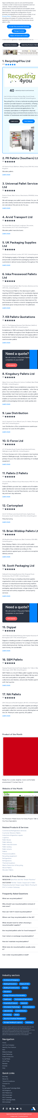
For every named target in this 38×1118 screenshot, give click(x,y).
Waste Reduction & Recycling (12, 865)
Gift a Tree (5, 1061)
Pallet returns (7, 849)
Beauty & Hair (24, 984)
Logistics (5, 837)
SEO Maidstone (7, 1093)
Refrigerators (7, 861)
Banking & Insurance (10, 984)
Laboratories (8, 1011)
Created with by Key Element (19, 1116)
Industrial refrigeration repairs (12, 835)
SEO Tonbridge (7, 1097)
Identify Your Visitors (9, 1047)
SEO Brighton (6, 1090)
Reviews (5, 1063)
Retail (16, 1015)
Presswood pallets (8, 854)
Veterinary (29, 1022)
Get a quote (11, 365)
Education (7, 991)
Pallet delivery (7, 842)
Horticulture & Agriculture (23, 999)
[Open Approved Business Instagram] (7, 1109)
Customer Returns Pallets (11, 833)
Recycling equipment (9, 856)
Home (4, 1043)
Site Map (5, 1076)
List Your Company (8, 1045)
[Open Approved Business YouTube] (17, 1109)
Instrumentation (28, 1007)
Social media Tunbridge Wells (11, 1088)
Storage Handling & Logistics (13, 1022)
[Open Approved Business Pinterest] (10, 1109)
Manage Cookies (19, 31)
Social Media (6, 1059)
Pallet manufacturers (9, 844)
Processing (7, 1015)
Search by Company (10, 45)
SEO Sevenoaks (7, 1095)
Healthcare (7, 999)
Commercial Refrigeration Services (14, 831)
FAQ (3, 1068)
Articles (4, 1066)
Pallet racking (6, 847)
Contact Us (6, 1083)
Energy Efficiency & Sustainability (14, 995)
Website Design (7, 1052)
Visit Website (28, 121)
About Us (5, 1079)
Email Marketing (7, 1054)
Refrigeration (6, 858)
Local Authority (21, 1011)
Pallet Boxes (6, 840)
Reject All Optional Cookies (19, 35)
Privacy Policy (6, 16)
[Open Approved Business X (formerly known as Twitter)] (21, 1109)
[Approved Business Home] (33, 1108)
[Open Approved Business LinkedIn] (14, 1109)
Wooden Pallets (7, 870)
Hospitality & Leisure (10, 1003)
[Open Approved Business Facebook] (3, 1109)
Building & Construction (11, 988)
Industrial (24, 1003)
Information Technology (11, 1007)
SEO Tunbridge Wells (8, 1100)
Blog (3, 1086)
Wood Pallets (7, 868)
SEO (3, 1049)
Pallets (4, 851)
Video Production (8, 1056)
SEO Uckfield (6, 1102)
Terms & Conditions (8, 1081)
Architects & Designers (11, 980)
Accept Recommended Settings (19, 26)
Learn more (14, 121)
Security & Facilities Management (14, 1018)
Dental (25, 988)
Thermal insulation (8, 863)
